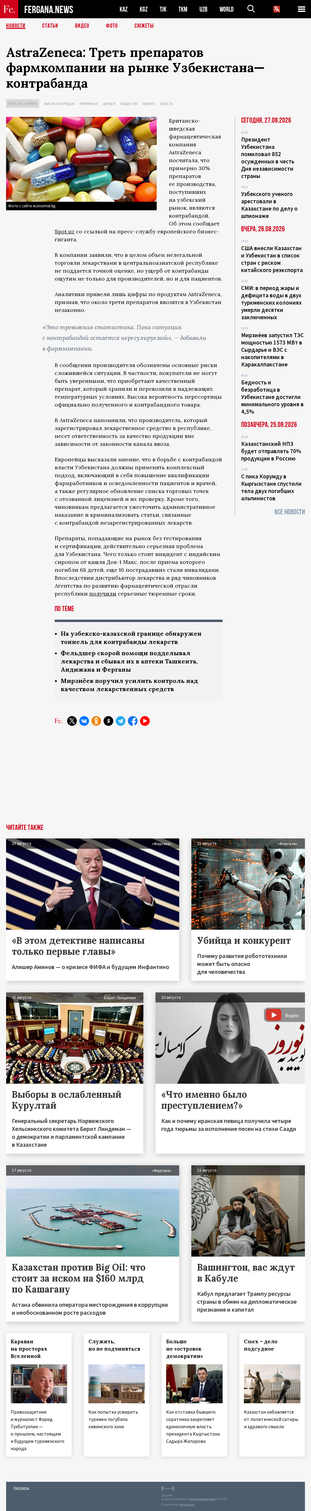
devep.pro (187, 1504)
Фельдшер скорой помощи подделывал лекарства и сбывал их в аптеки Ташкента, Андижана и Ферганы (129, 661)
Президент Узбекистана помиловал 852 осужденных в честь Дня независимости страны (267, 158)
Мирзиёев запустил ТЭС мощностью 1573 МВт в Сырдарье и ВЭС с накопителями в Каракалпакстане (272, 349)
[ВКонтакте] (84, 721)
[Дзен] (108, 721)
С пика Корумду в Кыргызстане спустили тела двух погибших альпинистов (271, 487)
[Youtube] (145, 721)
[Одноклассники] (96, 721)
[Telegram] (120, 721)
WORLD (227, 9)
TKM (183, 9)
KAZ (124, 9)
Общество (129, 103)
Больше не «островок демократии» (184, 1348)
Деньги (109, 103)
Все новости (290, 512)
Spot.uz (64, 231)
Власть (166, 103)
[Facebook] (133, 721)
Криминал (89, 103)
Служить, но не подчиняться (114, 1345)
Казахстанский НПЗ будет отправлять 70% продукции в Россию (271, 451)
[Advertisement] (155, 778)
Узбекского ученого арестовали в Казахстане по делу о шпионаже (269, 204)
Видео (82, 26)
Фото (112, 26)
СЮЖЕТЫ (144, 26)
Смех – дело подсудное (260, 1345)
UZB (203, 9)
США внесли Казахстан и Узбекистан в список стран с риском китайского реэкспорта (272, 259)
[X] (72, 721)
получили (102, 593)
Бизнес (149, 103)
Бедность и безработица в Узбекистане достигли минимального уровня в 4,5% (272, 397)
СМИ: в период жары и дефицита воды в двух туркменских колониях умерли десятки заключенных (271, 302)
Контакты (21, 1487)
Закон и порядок (59, 103)
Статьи (50, 26)
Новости (16, 26)
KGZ (144, 9)
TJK (163, 9)
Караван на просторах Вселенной (29, 1348)
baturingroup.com (202, 1499)
